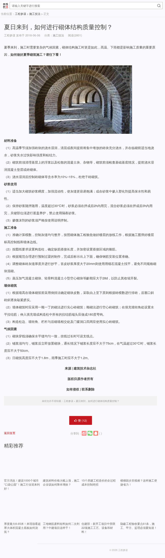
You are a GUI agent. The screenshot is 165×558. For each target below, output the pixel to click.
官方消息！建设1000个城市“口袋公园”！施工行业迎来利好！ (22, 484)
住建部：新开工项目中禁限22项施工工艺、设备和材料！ (98, 528)
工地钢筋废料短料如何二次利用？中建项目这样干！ (61, 526)
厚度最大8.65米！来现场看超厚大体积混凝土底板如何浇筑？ (22, 528)
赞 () (82, 420)
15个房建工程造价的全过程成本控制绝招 (98, 482)
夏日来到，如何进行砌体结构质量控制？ (58, 26)
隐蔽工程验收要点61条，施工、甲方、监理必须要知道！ (138, 526)
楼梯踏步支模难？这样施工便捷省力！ (138, 482)
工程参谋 (20, 14)
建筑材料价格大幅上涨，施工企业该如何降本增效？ (61, 482)
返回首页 (9, 433)
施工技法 (34, 14)
